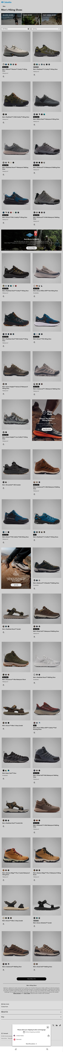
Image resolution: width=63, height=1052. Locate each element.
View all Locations (30, 1044)
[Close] (47, 1027)
